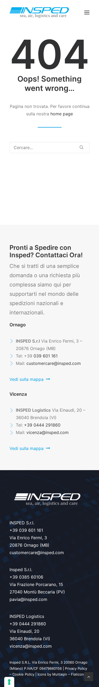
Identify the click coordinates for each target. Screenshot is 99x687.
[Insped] (39, 12)
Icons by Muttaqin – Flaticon (60, 674)
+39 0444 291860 (42, 425)
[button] (87, 12)
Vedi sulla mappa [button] (27, 379)
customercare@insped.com (53, 363)
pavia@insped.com (28, 599)
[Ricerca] (49, 147)
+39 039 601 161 (26, 530)
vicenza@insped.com (47, 432)
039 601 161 (46, 356)
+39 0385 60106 (26, 577)
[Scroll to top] (88, 676)
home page (61, 113)
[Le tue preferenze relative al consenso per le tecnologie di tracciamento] (9, 682)
